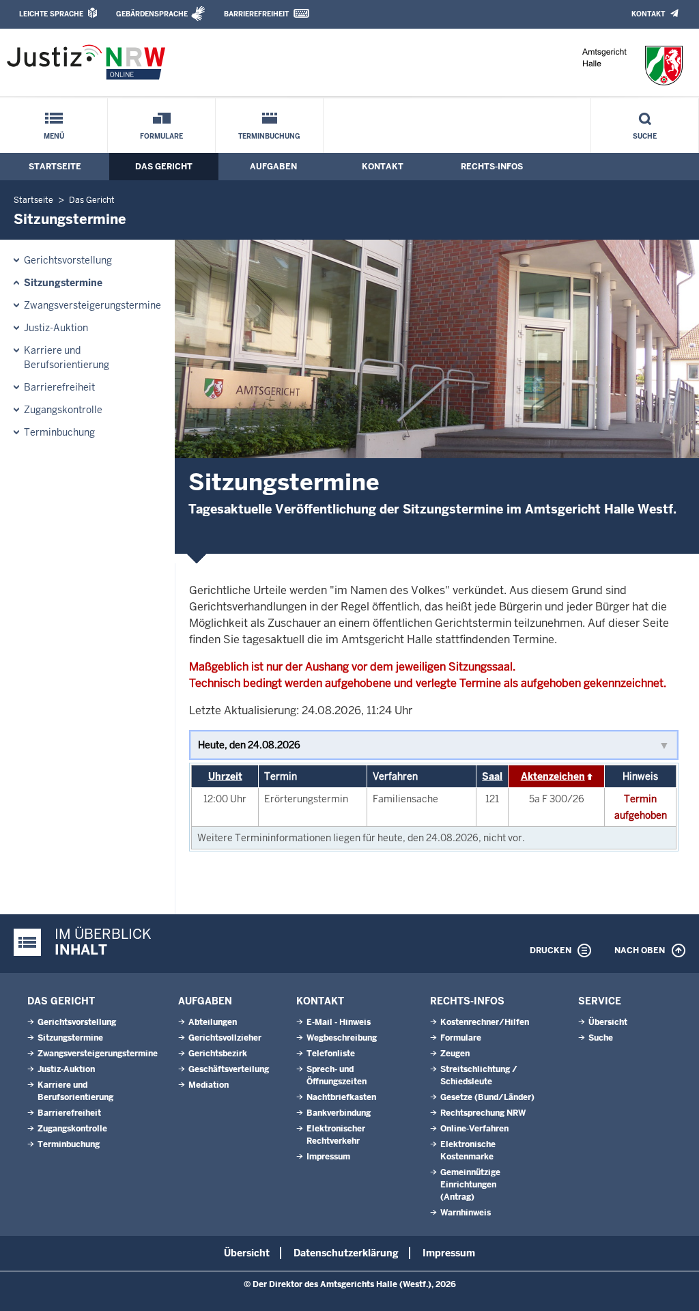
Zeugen (455, 1053)
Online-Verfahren (474, 1128)
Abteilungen (212, 1022)
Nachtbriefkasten (341, 1097)
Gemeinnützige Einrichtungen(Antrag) (470, 1184)
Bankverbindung (338, 1113)
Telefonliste (330, 1053)
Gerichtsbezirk (217, 1053)
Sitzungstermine (63, 283)
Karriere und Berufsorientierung (66, 357)
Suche (645, 136)
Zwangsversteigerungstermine (92, 305)
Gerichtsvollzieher (224, 1037)
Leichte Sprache (51, 14)
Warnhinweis (465, 1212)
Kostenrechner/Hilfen (484, 1022)
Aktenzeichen (553, 776)
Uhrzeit (225, 776)
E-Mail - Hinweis (338, 1022)
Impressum (328, 1156)
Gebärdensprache (152, 14)
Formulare (161, 136)
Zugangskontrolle (63, 410)
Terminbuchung (269, 136)
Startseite (55, 166)
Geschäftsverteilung (228, 1069)
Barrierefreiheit (256, 14)
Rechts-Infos (492, 166)
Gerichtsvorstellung (68, 260)
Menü (54, 136)
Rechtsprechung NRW (483, 1113)
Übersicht (607, 1022)
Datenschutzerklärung (346, 1253)
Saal (492, 776)
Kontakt (648, 14)
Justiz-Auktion (56, 328)
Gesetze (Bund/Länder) (487, 1097)
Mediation (208, 1085)
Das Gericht (163, 166)
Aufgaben (273, 166)
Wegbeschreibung (341, 1037)
